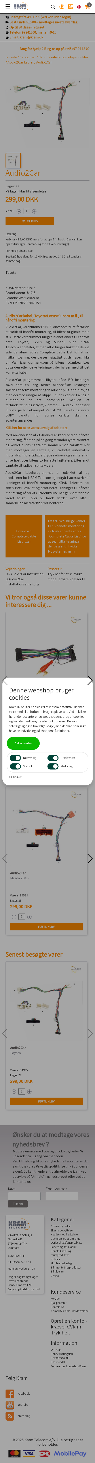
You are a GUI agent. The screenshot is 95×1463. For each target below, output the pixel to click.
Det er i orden (23, 743)
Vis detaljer (15, 777)
